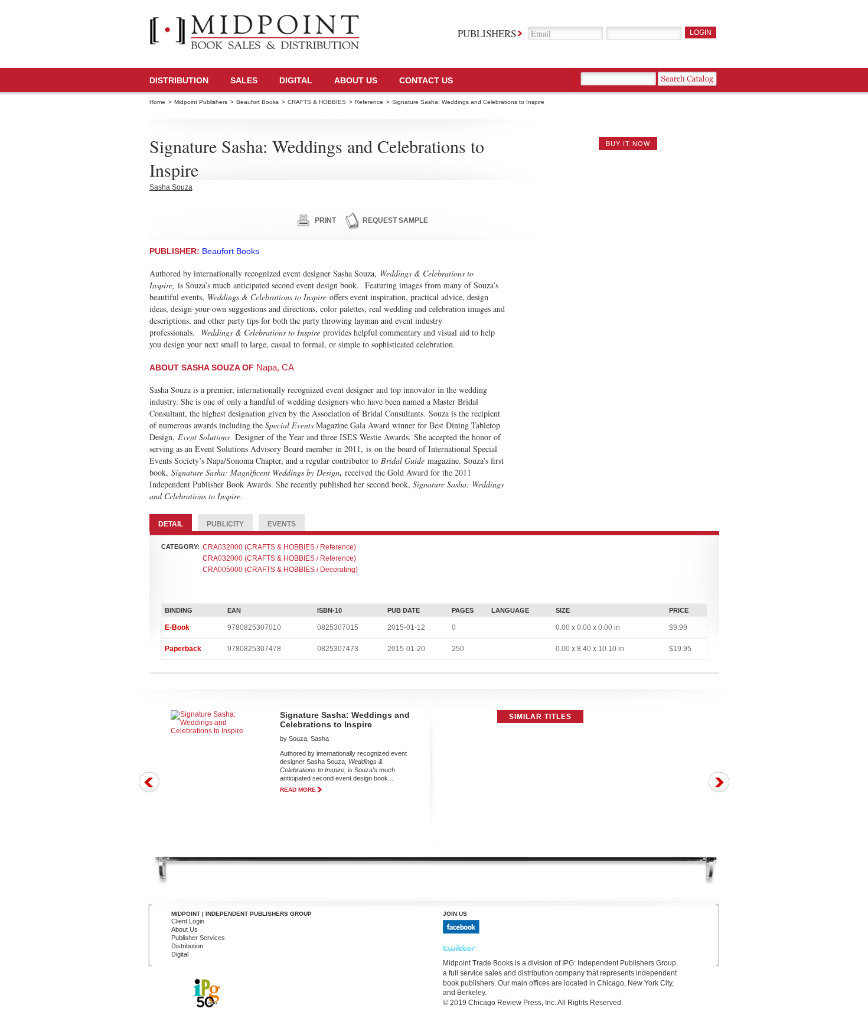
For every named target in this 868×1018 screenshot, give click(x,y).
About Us (355, 80)
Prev (149, 782)
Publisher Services (198, 937)
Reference (369, 102)
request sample (395, 220)
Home (157, 102)
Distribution (178, 80)
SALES (243, 80)
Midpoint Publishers (200, 102)
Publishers (487, 33)
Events (281, 524)
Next (719, 782)
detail (170, 524)
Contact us (426, 80)
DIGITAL (295, 80)
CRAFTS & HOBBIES (317, 102)
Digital (179, 954)
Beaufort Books (257, 102)
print (325, 220)
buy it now (628, 143)
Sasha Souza (170, 187)
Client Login (187, 921)
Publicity (225, 524)
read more (298, 789)
